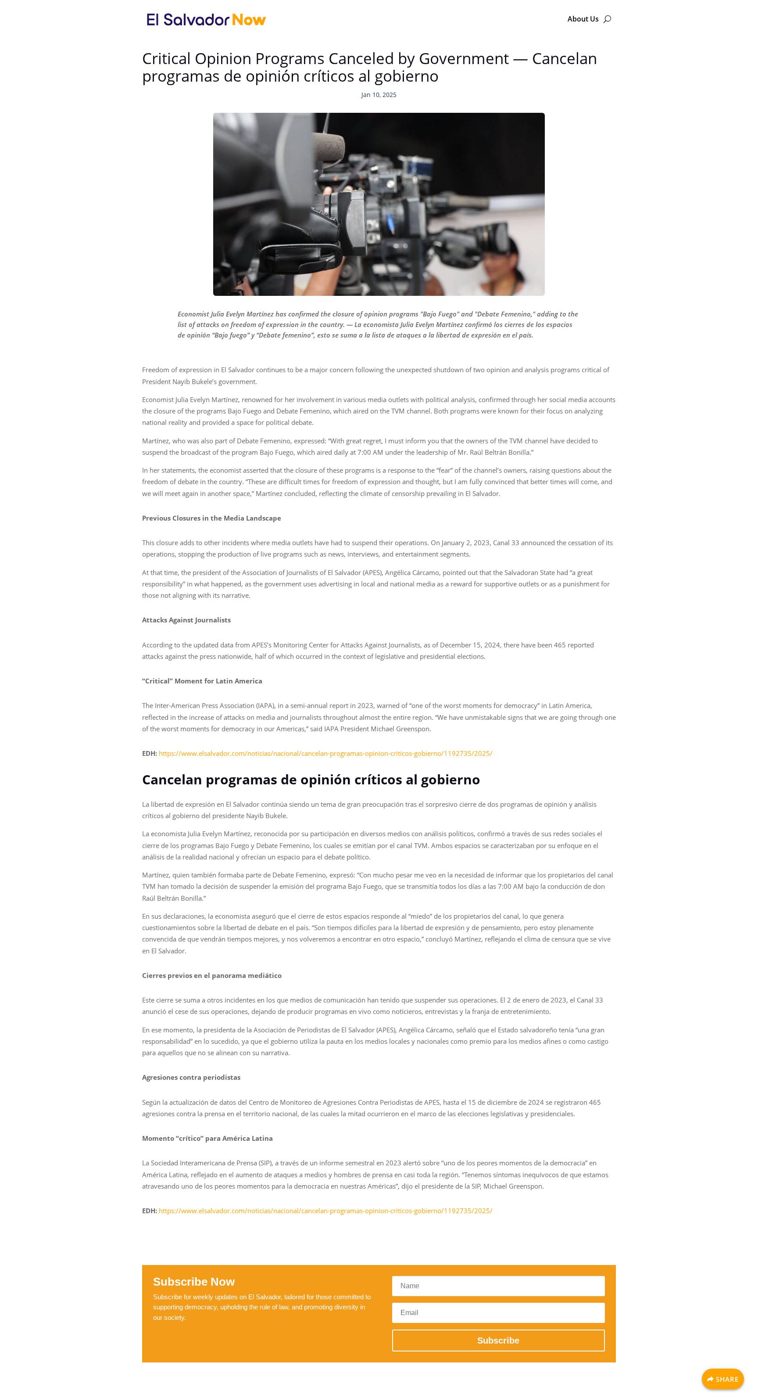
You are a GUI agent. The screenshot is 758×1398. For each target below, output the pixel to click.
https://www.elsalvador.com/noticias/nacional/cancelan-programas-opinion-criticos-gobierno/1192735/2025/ (326, 753)
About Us (583, 19)
